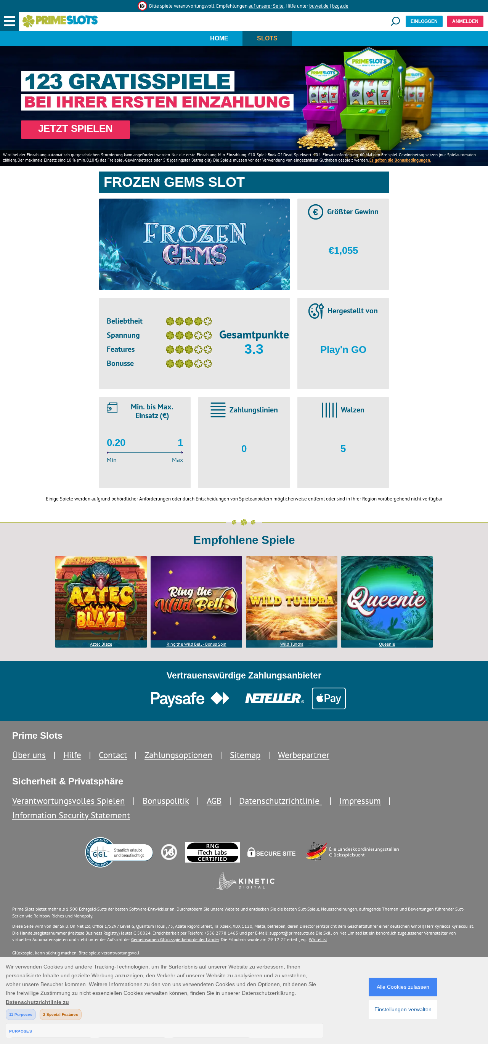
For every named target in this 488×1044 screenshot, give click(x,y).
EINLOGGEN (424, 21)
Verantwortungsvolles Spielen (68, 800)
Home (219, 38)
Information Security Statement (71, 815)
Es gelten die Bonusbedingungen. (400, 160)
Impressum (360, 800)
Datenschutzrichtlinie (280, 800)
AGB (214, 800)
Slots (267, 38)
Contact (113, 754)
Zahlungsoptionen (178, 754)
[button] (9, 21)
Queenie (387, 644)
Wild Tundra (291, 644)
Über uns (29, 754)
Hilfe (72, 754)
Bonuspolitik (166, 800)
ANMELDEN (465, 21)
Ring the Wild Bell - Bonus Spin (196, 644)
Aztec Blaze (101, 644)
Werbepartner (303, 754)
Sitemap (245, 754)
